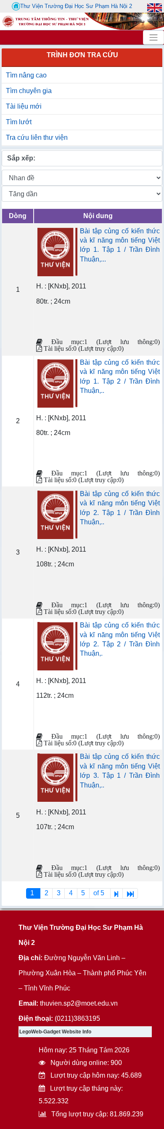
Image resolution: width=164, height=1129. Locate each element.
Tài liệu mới (24, 106)
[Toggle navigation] (153, 37)
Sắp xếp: (21, 158)
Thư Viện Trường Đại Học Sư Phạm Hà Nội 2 (76, 6)
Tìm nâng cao (26, 75)
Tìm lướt (19, 121)
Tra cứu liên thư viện (37, 137)
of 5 (99, 893)
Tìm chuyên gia (29, 90)
